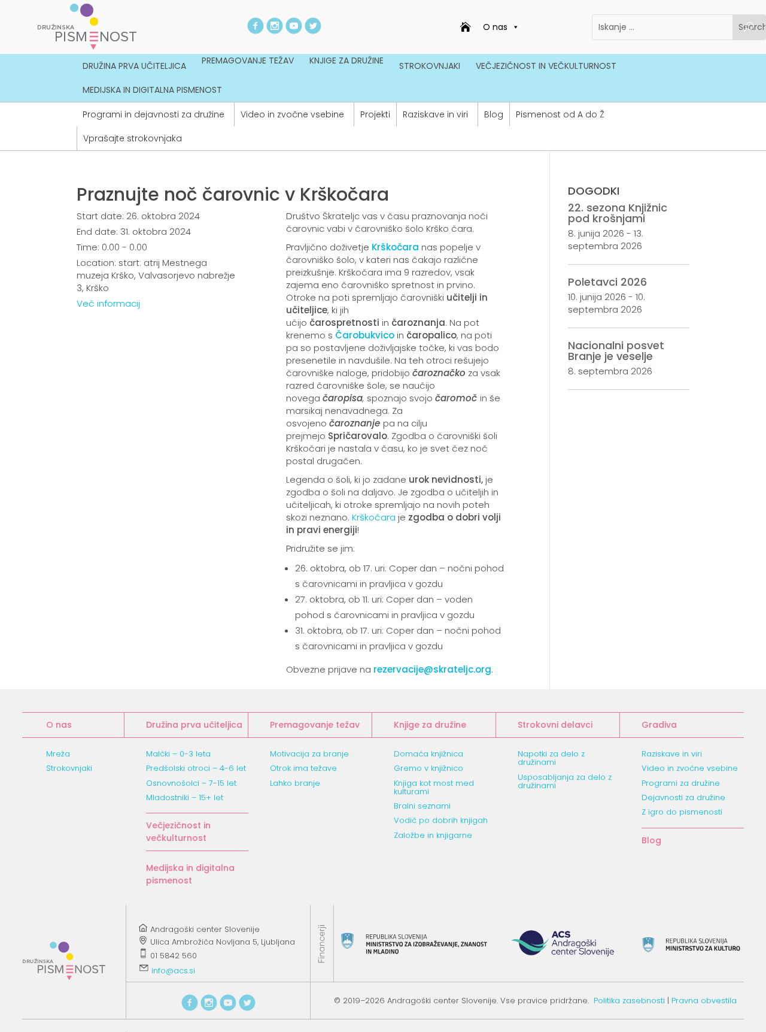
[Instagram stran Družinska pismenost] (274, 31)
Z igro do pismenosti (682, 812)
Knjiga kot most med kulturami (434, 787)
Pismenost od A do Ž (560, 114)
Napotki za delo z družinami (551, 758)
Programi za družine (681, 783)
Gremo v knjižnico (428, 768)
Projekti (375, 114)
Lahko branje (295, 783)
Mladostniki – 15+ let (184, 797)
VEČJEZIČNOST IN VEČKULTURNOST (546, 66)
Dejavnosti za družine (683, 797)
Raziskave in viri (435, 114)
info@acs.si (173, 971)
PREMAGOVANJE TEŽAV (248, 60)
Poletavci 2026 (607, 281)
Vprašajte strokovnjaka (132, 138)
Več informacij (108, 303)
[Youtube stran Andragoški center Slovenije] (293, 31)
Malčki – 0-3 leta (178, 753)
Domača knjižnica (428, 753)
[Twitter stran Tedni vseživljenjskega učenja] (313, 31)
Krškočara (374, 517)
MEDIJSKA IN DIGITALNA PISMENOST (152, 90)
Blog (493, 114)
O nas (495, 27)
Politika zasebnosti (629, 1000)
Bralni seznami (422, 806)
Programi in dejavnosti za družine (153, 114)
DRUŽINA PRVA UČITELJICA (134, 66)
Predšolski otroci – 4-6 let (196, 768)
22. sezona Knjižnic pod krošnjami (617, 213)
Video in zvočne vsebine (292, 114)
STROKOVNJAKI (429, 66)
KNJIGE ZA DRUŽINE (346, 60)
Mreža (58, 753)
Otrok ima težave (303, 768)
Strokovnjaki (69, 768)
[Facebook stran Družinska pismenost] (255, 31)
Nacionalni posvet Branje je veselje (616, 351)
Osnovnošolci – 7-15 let (191, 783)
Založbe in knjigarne (433, 835)
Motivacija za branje (309, 753)
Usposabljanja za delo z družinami (565, 781)
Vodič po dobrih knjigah (441, 820)
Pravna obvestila (704, 1000)
